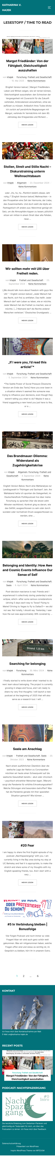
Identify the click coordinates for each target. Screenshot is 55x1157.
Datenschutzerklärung (11, 1143)
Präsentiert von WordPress (27, 1146)
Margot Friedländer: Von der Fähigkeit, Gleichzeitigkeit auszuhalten (27, 65)
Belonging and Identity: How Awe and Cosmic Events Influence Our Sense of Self (28, 570)
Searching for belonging (27, 664)
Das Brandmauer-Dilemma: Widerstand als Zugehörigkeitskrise (27, 460)
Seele (9, 585)
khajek (10, 77)
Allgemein (21, 182)
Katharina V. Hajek (11, 7)
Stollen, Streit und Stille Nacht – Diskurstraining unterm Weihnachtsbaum (27, 171)
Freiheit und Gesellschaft (40, 77)
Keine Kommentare (36, 80)
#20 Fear (27, 845)
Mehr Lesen (29, 125)
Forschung (22, 77)
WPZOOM (40, 1150)
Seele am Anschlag (27, 749)
